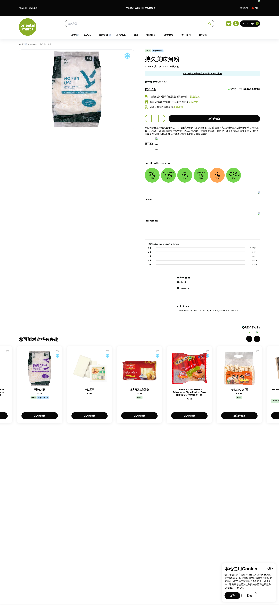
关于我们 (186, 35)
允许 (232, 595)
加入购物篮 (214, 118)
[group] (202, 287)
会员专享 (121, 35)
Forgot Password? (176, 191)
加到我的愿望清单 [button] (251, 89)
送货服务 (168, 35)
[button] (256, 8)
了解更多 (239, 587)
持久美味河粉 (45, 44)
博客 (136, 35)
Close (205, 137)
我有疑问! (33, 8)
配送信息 (195, 96)
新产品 (87, 35)
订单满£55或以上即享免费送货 (140, 8)
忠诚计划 (193, 101)
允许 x (270, 568)
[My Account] (236, 23)
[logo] (27, 27)
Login (176, 180)
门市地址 (23, 8)
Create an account (183, 208)
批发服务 (151, 35)
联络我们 (203, 35)
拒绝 (249, 595)
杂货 (48, 23)
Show (201, 169)
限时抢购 (103, 35)
